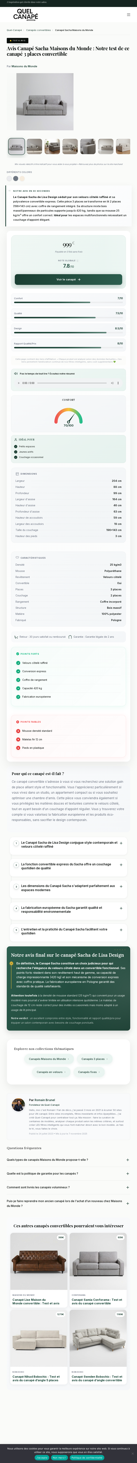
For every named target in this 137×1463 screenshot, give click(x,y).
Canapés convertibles (38, 30)
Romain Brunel (45, 1100)
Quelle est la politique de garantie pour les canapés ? (42, 1173)
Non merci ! (59, 1457)
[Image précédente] (14, 102)
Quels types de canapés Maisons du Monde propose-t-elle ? (47, 1159)
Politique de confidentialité (87, 1457)
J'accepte (41, 1457)
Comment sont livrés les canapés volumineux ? (38, 1187)
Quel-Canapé (14, 30)
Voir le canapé (66, 279)
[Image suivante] (75, 102)
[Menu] (128, 14)
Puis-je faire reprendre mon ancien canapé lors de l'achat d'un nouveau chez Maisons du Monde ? (64, 1203)
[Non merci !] (132, 1453)
